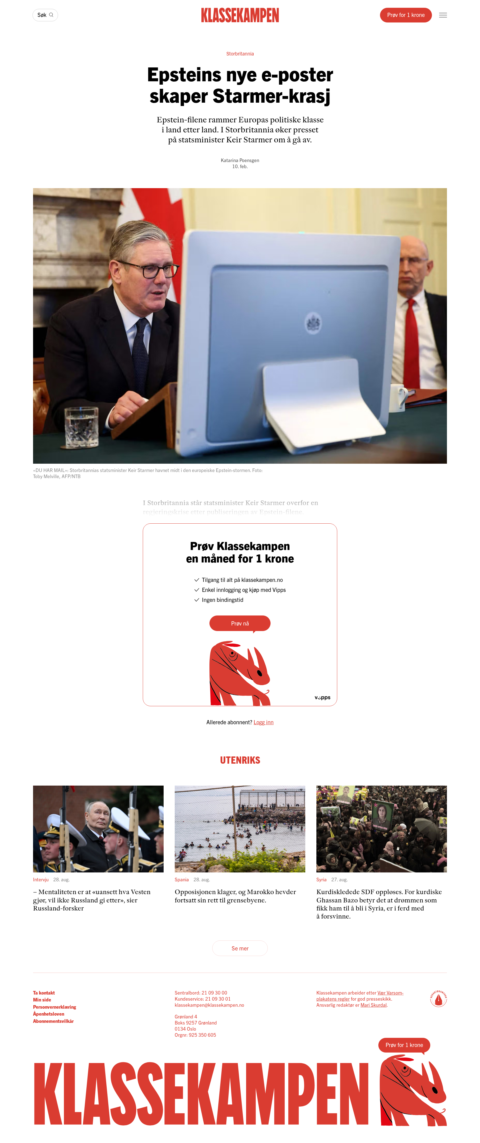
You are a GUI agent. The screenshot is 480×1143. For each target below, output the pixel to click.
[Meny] (443, 15)
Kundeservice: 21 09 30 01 (203, 998)
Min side (42, 999)
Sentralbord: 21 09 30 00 (201, 992)
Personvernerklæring (54, 1007)
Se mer (240, 948)
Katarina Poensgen (240, 160)
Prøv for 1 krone (406, 14)
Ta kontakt (44, 992)
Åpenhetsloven (48, 1013)
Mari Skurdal (374, 1005)
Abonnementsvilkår (53, 1021)
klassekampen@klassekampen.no (209, 1005)
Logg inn (264, 721)
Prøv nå (240, 623)
